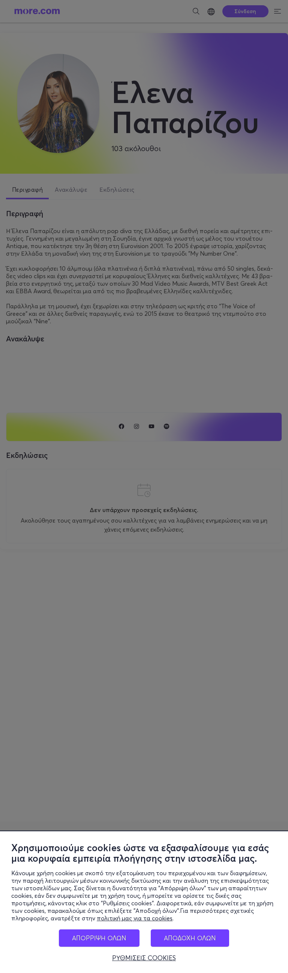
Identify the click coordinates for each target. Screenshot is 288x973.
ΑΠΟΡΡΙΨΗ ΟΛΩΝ (99, 938)
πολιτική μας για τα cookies (134, 918)
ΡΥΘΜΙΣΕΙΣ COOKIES (144, 958)
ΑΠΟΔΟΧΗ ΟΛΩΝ (190, 938)
